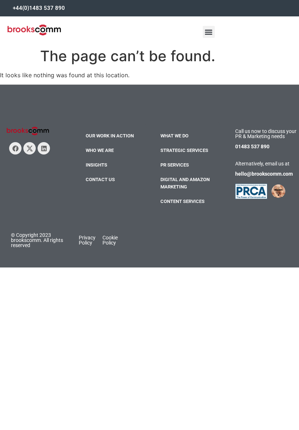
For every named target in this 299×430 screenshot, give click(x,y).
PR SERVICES (174, 165)
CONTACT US (100, 179)
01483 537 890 (252, 146)
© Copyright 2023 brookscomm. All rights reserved (37, 240)
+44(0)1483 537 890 (39, 8)
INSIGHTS (96, 165)
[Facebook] (15, 148)
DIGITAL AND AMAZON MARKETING (185, 183)
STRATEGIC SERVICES (184, 150)
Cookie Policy (110, 240)
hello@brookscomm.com (264, 174)
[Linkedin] (44, 148)
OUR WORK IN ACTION (110, 135)
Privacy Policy (87, 240)
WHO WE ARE (100, 150)
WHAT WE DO (174, 135)
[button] (209, 32)
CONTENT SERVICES (182, 201)
